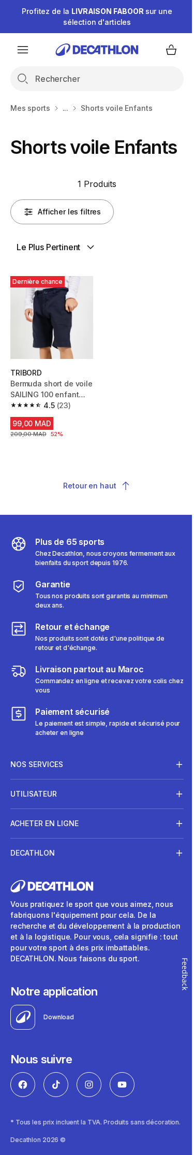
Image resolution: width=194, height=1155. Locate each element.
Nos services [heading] (36, 780)
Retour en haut (89, 485)
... (66, 108)
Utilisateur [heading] (33, 810)
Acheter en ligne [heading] (44, 839)
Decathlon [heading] (32, 869)
